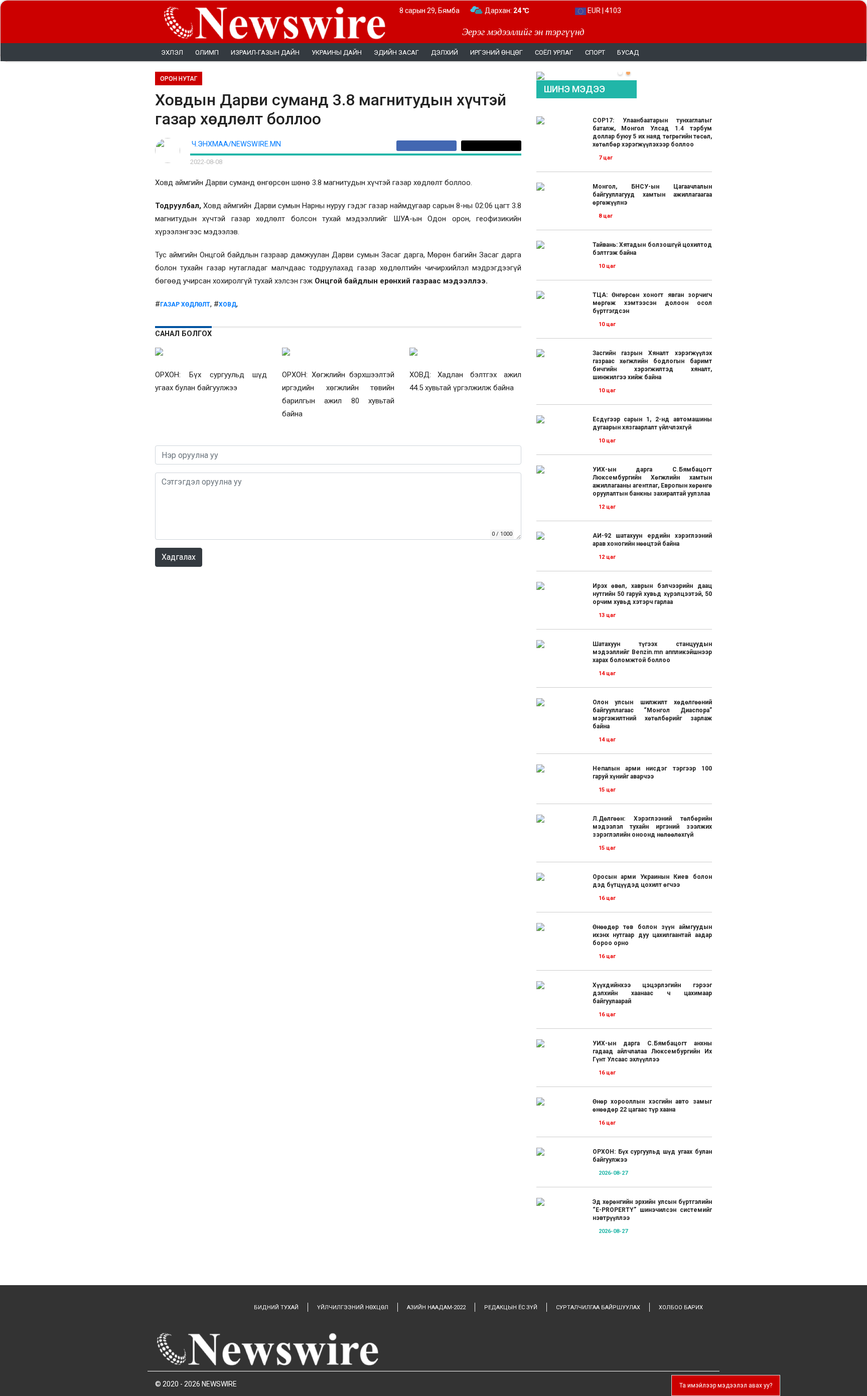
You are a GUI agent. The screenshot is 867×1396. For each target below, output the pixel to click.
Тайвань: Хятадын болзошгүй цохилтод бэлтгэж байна (652, 248)
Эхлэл (172, 52)
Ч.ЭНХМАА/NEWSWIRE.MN (236, 144)
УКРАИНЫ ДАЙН (337, 52)
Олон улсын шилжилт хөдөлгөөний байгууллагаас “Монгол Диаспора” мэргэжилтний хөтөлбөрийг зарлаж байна (652, 714)
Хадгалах (179, 557)
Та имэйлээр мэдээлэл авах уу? (725, 1385)
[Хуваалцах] (428, 145)
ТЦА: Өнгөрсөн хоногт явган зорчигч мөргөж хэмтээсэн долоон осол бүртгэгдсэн (652, 303)
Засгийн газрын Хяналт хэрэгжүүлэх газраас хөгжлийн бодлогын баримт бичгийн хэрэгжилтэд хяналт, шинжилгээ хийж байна (652, 365)
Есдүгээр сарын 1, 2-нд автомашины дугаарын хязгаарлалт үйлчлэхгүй (652, 423)
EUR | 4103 (603, 11)
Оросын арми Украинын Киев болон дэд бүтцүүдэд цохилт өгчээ (652, 880)
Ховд (227, 304)
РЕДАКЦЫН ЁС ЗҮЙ (510, 1307)
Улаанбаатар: (516, 11)
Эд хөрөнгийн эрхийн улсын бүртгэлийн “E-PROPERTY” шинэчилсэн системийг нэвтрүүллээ (652, 1209)
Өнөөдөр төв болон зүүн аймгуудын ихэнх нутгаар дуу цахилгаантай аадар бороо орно (652, 935)
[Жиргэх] (491, 145)
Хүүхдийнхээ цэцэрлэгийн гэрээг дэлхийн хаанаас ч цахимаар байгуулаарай (652, 993)
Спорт (595, 52)
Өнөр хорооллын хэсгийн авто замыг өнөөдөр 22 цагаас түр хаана (652, 1105)
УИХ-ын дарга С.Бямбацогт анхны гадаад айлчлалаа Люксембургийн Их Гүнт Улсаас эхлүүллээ (652, 1051)
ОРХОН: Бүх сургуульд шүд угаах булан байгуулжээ (652, 1155)
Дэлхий (444, 52)
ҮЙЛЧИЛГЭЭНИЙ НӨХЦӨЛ (352, 1307)
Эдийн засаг (396, 52)
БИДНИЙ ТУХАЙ (276, 1307)
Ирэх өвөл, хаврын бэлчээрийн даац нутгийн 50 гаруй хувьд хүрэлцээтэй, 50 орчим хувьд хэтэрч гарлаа (652, 593)
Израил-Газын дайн (265, 52)
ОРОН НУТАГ (178, 78)
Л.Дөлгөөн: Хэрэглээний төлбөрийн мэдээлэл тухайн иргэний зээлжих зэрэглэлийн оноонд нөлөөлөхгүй (652, 826)
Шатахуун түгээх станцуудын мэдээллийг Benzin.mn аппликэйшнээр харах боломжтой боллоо (652, 652)
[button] (620, 73)
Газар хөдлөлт (185, 304)
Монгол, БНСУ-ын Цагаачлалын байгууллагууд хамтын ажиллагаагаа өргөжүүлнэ (652, 194)
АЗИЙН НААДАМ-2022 (436, 1307)
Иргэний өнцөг (496, 52)
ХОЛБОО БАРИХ (681, 1307)
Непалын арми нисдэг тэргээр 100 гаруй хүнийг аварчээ (652, 772)
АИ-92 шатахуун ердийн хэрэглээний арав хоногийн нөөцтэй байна (652, 539)
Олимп (207, 52)
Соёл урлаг (554, 52)
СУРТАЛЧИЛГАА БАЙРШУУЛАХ (598, 1307)
